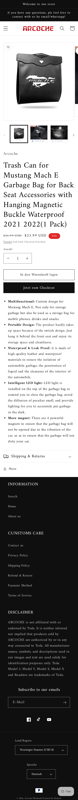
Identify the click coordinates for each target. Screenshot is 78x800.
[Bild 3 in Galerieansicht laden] (59, 134)
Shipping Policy (19, 565)
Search (12, 496)
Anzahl (7, 249)
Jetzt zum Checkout (39, 288)
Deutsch (37, 774)
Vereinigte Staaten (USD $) (37, 749)
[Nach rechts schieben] (73, 135)
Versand (7, 242)
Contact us (15, 545)
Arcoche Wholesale (33, 798)
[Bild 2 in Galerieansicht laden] (39, 134)
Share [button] (13, 469)
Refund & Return (20, 575)
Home (12, 506)
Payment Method (20, 585)
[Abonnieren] (65, 702)
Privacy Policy (18, 555)
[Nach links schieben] (4, 135)
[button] (6, 28)
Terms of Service (20, 595)
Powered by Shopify (52, 798)
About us (14, 516)
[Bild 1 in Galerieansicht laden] (19, 134)
